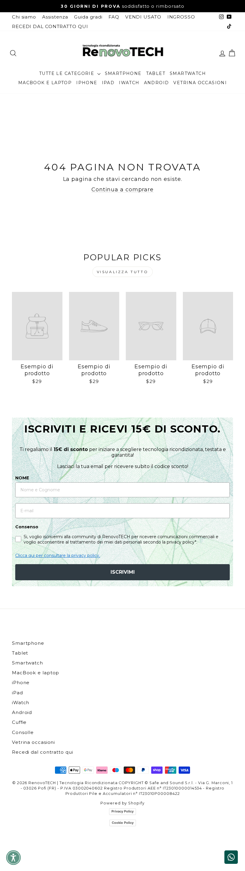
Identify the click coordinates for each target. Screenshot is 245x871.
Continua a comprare (122, 189)
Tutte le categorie (67, 73)
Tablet (155, 73)
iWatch (129, 82)
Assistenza (55, 17)
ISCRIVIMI (123, 572)
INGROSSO (181, 17)
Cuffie (19, 722)
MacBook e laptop (45, 82)
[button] (13, 857)
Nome (22, 478)
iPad (108, 82)
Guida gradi (88, 17)
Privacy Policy (122, 811)
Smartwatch (188, 73)
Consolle (23, 732)
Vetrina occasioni (200, 82)
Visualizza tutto (122, 272)
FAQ (113, 17)
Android (156, 82)
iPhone (86, 82)
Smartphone (123, 73)
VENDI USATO (143, 17)
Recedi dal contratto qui (42, 752)
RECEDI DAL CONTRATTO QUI (50, 26)
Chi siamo (24, 17)
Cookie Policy (123, 823)
